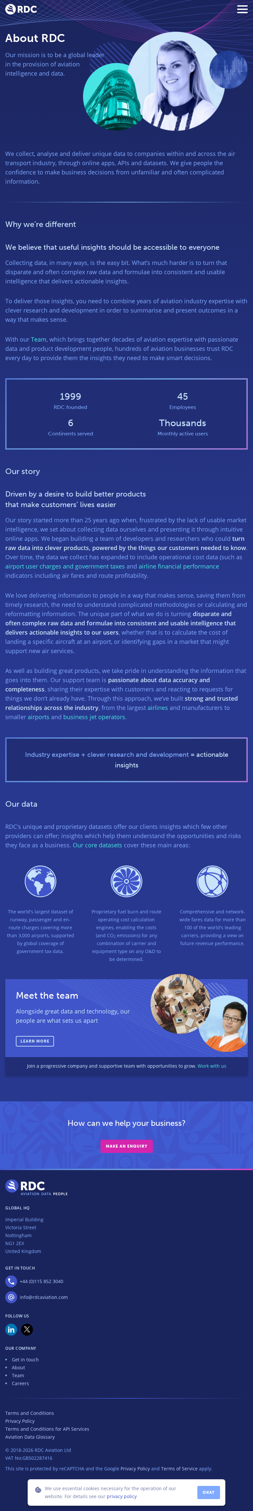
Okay (209, 1492)
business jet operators (94, 717)
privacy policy (122, 1496)
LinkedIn (11, 1330)
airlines (158, 708)
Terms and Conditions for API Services (47, 1429)
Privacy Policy (20, 1421)
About (18, 1367)
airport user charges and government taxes (65, 566)
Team (38, 339)
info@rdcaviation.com (44, 1297)
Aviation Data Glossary (30, 1437)
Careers (20, 1383)
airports (38, 717)
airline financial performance (179, 566)
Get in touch (25, 1359)
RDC (21, 9)
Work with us (212, 1066)
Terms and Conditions (29, 1413)
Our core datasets (97, 845)
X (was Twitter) (27, 1330)
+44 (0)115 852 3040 (41, 1281)
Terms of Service (179, 1468)
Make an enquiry (127, 1146)
